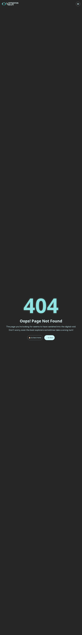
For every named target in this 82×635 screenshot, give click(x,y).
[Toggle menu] (78, 4)
